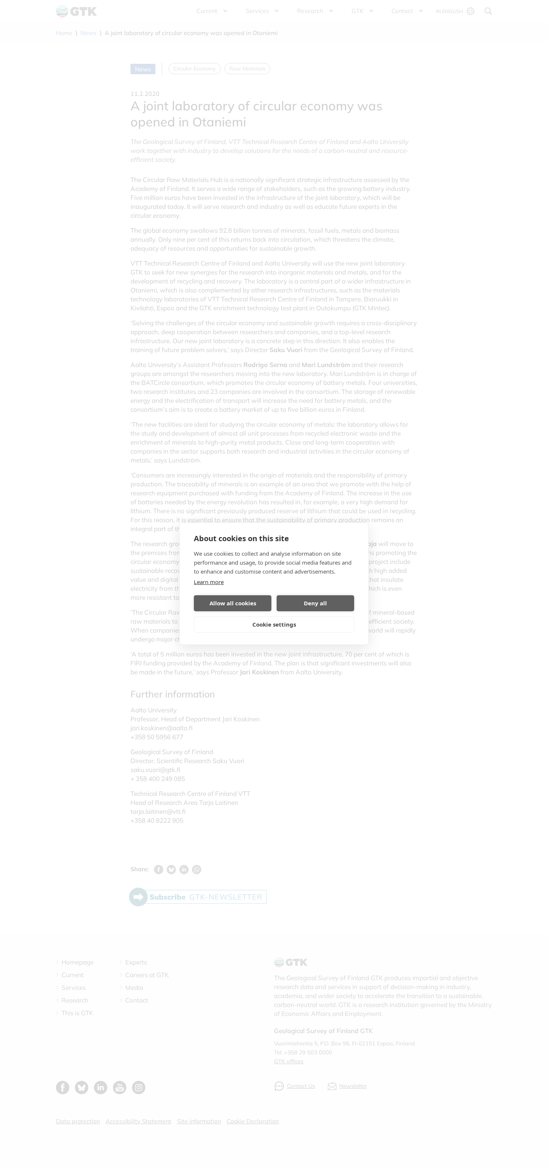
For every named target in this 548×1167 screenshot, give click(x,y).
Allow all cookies (233, 603)
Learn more (209, 582)
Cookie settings (274, 624)
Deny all (315, 603)
